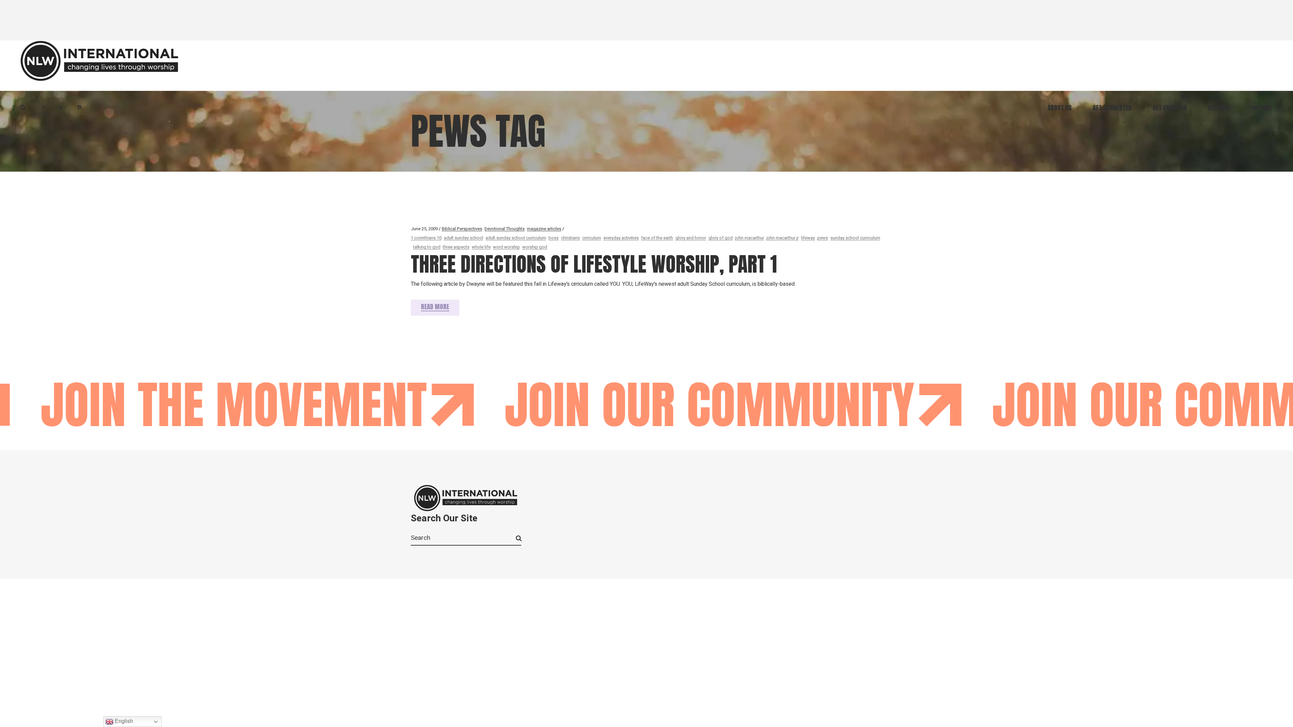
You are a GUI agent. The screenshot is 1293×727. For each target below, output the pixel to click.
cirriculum (591, 238)
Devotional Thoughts (505, 229)
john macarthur (749, 238)
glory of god (720, 238)
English (123, 721)
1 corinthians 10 (426, 238)
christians (570, 238)
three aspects (456, 247)
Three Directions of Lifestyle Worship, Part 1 (594, 264)
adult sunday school (463, 238)
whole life (481, 247)
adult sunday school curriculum (516, 238)
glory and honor (690, 238)
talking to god (426, 247)
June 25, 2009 (424, 229)
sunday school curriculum (855, 238)
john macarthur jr (782, 238)
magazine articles (544, 229)
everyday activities (621, 238)
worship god (534, 247)
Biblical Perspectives (462, 229)
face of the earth (657, 238)
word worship (506, 247)
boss (554, 238)
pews (822, 238)
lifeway (808, 238)
